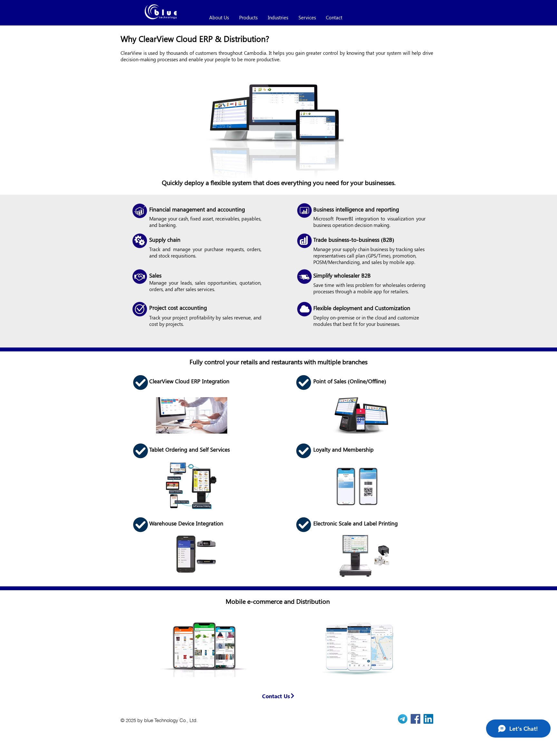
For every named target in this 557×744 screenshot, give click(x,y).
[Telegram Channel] (402, 719)
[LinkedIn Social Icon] (428, 719)
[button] (278, 696)
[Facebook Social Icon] (415, 719)
